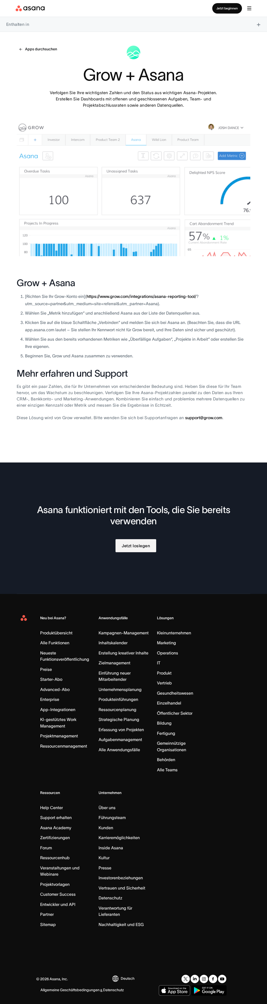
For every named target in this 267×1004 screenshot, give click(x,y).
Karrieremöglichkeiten (119, 837)
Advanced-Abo (55, 689)
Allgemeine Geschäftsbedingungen (70, 990)
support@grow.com (203, 417)
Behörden (166, 759)
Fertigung (166, 733)
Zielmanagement (114, 662)
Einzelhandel (169, 703)
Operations (167, 653)
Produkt (164, 673)
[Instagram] (204, 979)
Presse (105, 867)
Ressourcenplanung (117, 709)
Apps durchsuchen (41, 49)
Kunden (106, 827)
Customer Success (58, 894)
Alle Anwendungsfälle (119, 749)
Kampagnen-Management (124, 632)
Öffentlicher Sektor (174, 713)
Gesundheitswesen (175, 693)
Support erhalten (56, 817)
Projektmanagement (59, 736)
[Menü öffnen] (249, 8)
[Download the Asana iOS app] (174, 990)
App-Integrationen (57, 709)
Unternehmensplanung (120, 689)
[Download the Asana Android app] (209, 990)
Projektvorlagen (55, 884)
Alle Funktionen (54, 642)
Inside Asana (111, 847)
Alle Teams (167, 769)
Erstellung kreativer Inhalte (123, 653)
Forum (46, 847)
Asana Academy (55, 827)
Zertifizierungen (55, 837)
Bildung (164, 723)
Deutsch (128, 978)
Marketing (166, 642)
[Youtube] (222, 979)
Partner (47, 914)
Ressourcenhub (55, 857)
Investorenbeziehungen (121, 877)
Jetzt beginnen (227, 8)
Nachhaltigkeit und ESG (121, 924)
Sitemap (48, 924)
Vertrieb (164, 683)
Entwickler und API (57, 904)
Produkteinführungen (118, 699)
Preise (46, 669)
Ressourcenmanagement (63, 746)
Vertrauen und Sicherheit (122, 888)
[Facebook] (213, 979)
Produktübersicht (56, 632)
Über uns (107, 807)
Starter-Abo (51, 679)
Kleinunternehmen (174, 632)
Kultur (104, 857)
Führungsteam (112, 817)
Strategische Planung (119, 719)
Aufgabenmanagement (120, 739)
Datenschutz (110, 897)
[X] (185, 979)
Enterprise (49, 699)
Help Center (51, 807)
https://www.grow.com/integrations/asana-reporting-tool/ (141, 296)
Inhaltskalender (113, 642)
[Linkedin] (195, 979)
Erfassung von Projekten (121, 729)
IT (158, 662)
